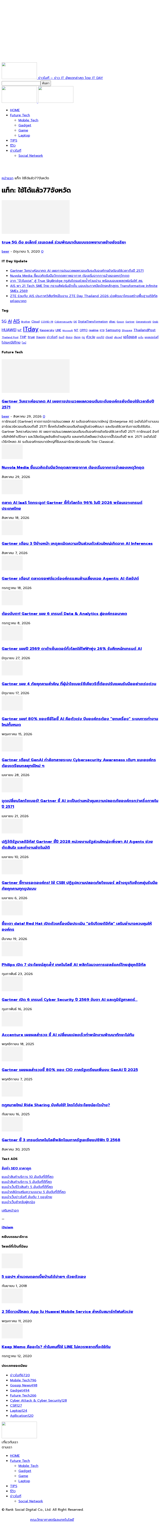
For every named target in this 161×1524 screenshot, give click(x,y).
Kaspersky (47, 330)
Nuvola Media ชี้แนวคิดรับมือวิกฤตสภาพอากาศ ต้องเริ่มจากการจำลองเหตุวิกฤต (69, 275)
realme (94, 330)
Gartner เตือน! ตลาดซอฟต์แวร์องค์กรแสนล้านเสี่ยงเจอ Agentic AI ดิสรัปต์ (70, 578)
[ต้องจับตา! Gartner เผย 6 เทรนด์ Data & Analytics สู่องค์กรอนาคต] (12, 604)
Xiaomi (40, 337)
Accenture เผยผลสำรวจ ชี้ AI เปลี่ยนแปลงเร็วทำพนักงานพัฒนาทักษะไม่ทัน (68, 1035)
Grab (155, 322)
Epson (120, 322)
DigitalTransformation (93, 322)
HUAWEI (9, 330)
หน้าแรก (7, 178)
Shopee (127, 330)
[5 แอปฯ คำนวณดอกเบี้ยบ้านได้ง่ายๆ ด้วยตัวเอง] (12, 1267)
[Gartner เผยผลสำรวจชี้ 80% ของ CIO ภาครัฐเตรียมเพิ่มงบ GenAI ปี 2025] (12, 1060)
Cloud (35, 321)
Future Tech (20, 115)
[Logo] (20, 101)
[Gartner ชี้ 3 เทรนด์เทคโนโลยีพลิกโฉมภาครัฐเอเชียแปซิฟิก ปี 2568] (12, 1130)
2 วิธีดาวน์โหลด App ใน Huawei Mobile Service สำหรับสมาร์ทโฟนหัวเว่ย (67, 1312)
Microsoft (67, 330)
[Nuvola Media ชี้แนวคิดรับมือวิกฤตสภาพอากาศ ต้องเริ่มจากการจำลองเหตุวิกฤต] (12, 458)
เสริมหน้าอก (10, 1210)
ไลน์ (24, 343)
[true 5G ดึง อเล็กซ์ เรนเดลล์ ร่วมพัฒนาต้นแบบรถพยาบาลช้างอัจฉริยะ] (36, 232)
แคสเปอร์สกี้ (151, 337)
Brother (25, 322)
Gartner (130, 322)
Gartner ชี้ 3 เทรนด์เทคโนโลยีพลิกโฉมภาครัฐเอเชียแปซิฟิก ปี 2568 (61, 1140)
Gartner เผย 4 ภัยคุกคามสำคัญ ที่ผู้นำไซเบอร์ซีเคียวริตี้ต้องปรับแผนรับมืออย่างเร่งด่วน (79, 684)
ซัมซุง (69, 337)
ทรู (83, 337)
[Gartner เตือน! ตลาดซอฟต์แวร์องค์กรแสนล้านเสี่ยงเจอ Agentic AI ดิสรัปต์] (12, 569)
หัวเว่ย (90, 337)
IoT (20, 330)
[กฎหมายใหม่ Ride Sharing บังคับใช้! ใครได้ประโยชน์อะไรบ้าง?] (12, 1095)
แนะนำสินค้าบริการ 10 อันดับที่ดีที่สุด (27, 1176)
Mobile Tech (28, 120)
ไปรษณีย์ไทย (11, 342)
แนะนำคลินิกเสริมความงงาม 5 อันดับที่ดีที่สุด (34, 1192)
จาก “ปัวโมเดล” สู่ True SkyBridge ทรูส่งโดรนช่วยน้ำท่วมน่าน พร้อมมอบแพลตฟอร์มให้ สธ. (76, 280)
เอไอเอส (130, 337)
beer (5, 251)
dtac (112, 321)
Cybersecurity (63, 322)
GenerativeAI (143, 322)
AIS (16, 320)
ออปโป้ (100, 337)
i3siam (7, 1227)
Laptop (24, 135)
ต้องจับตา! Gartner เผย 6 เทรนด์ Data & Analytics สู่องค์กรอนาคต (64, 614)
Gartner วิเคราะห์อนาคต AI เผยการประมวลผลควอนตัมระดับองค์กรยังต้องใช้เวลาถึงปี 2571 (77, 270)
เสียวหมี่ (118, 337)
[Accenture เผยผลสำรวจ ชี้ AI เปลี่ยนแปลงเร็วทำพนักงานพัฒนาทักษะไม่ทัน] (12, 1025)
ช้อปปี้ (61, 337)
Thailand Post (10, 337)
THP (23, 337)
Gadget (24, 125)
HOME (15, 110)
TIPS (13, 140)
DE (75, 322)
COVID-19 (47, 322)
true (31, 337)
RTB (102, 330)
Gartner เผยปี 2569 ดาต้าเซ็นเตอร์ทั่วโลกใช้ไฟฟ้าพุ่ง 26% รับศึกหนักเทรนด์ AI (72, 649)
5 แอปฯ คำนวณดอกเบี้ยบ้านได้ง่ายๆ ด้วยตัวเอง (44, 1277)
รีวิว (13, 145)
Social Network (30, 155)
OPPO (84, 330)
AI (10, 321)
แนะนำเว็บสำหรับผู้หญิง (18, 1202)
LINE (58, 330)
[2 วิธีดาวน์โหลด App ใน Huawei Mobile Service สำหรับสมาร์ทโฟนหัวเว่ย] (12, 1302)
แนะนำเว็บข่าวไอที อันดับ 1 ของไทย (27, 1197)
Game (23, 130)
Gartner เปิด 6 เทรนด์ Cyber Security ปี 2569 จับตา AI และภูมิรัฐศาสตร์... (70, 1000)
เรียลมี (109, 337)
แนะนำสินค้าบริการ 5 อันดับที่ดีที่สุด (27, 1181)
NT (76, 330)
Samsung (113, 330)
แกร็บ (140, 337)
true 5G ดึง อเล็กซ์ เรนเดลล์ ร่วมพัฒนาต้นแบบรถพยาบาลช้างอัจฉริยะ (64, 242)
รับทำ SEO (47, 1514)
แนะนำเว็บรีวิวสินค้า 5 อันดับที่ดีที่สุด (27, 1186)
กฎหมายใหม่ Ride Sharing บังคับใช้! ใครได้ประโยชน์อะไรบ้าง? (56, 1105)
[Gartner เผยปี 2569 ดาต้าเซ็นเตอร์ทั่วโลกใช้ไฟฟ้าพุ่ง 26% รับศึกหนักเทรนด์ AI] (12, 639)
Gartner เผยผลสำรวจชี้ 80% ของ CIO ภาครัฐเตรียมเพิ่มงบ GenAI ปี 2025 (70, 1070)
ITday (31, 329)
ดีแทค (77, 337)
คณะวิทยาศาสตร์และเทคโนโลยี (52, 1519)
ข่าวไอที (15, 150)
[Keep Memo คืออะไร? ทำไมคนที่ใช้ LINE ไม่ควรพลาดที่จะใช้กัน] (12, 1337)
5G (4, 321)
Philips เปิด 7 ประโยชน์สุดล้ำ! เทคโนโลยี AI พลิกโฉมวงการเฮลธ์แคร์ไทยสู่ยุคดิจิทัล (74, 965)
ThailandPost (145, 330)
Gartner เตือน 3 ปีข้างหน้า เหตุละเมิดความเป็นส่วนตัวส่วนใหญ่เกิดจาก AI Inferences (77, 543)
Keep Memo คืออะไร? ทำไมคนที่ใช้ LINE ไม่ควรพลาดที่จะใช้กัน (56, 1347)
